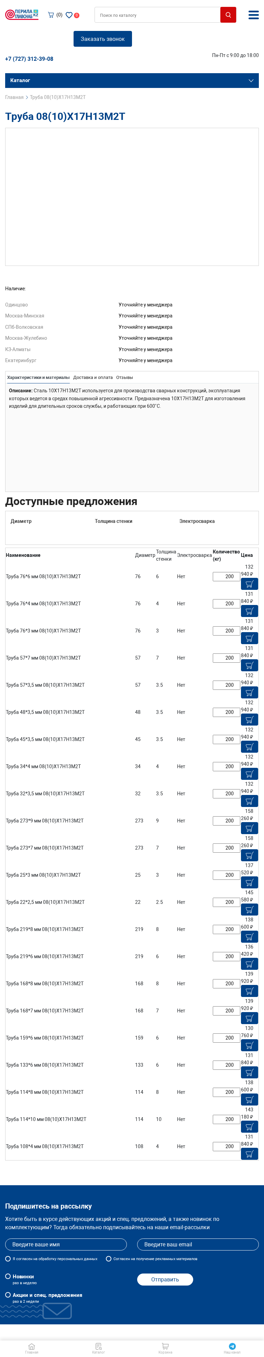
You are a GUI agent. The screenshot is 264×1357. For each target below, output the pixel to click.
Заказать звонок (103, 39)
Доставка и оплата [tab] (93, 377)
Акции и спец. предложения (47, 1298)
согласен (24, 1259)
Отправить (165, 1279)
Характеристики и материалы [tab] (38, 377)
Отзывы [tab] (124, 377)
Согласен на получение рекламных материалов (155, 1259)
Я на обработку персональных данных (55, 1259)
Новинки (25, 1279)
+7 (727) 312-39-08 (29, 59)
